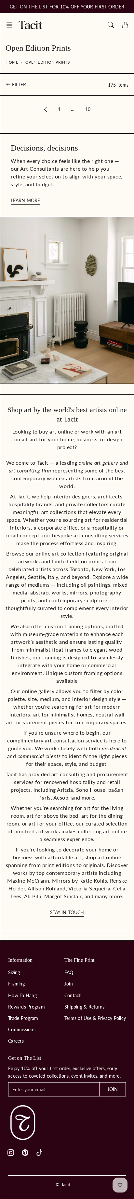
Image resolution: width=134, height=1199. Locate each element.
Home (12, 62)
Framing (16, 983)
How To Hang (22, 995)
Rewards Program (26, 1006)
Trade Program (23, 1018)
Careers (16, 1041)
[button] (11, 25)
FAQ (69, 972)
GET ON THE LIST (29, 6)
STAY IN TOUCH (67, 912)
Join (68, 983)
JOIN (112, 1089)
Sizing (14, 972)
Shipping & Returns (84, 1006)
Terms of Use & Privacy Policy (95, 1018)
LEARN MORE (25, 200)
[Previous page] (45, 109)
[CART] (125, 25)
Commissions (21, 1029)
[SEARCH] (111, 25)
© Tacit (63, 1184)
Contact (72, 995)
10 (87, 109)
